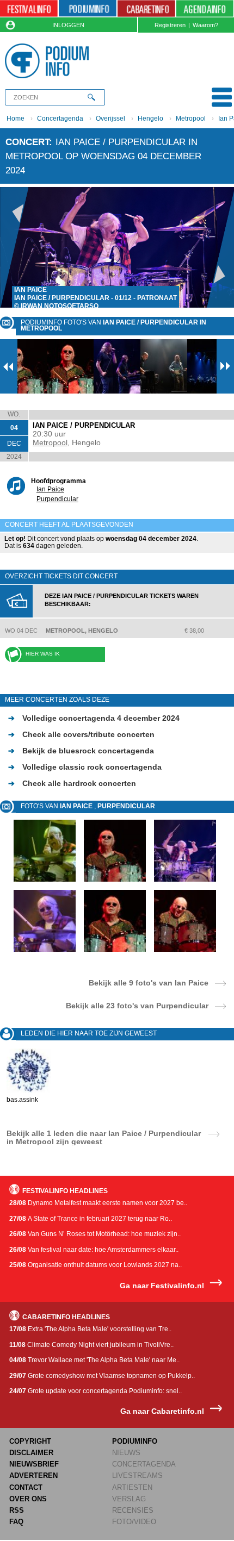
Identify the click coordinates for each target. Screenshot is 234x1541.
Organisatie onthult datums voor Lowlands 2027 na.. (95, 1265)
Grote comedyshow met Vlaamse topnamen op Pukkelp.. (102, 1376)
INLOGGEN (68, 25)
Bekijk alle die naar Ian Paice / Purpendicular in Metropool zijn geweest (104, 1137)
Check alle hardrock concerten (72, 783)
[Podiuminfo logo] (49, 60)
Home (15, 118)
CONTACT (25, 1487)
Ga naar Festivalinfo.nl (162, 1286)
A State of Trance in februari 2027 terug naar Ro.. (90, 1218)
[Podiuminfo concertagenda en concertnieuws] (87, 8)
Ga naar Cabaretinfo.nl (162, 1411)
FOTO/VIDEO (134, 1522)
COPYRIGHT (30, 1441)
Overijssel (110, 118)
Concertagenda (60, 118)
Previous (14, 247)
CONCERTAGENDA (144, 1464)
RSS (16, 1510)
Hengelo (150, 118)
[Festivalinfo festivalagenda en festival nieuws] (29, 8)
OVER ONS (28, 1499)
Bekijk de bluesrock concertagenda (81, 750)
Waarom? (205, 25)
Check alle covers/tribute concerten (81, 734)
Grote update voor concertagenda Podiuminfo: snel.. (95, 1391)
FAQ (16, 1522)
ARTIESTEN (132, 1487)
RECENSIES (132, 1510)
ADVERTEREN (33, 1475)
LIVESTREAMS (137, 1475)
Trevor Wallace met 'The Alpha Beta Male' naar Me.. (94, 1360)
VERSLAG (129, 1499)
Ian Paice (50, 489)
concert (27, 141)
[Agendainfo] (204, 8)
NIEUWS (126, 1453)
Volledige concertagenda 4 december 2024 (94, 718)
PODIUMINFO (134, 1441)
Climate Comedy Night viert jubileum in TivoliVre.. (91, 1345)
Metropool (191, 118)
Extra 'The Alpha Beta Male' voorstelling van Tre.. (90, 1329)
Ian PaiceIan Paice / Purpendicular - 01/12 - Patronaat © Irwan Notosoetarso (95, 297)
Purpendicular (57, 499)
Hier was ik (43, 654)
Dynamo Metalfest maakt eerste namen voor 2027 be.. (98, 1203)
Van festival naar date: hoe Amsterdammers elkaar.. (93, 1249)
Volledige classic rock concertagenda (85, 767)
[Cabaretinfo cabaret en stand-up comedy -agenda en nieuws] (146, 8)
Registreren (170, 25)
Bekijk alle (148, 982)
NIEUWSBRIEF (34, 1464)
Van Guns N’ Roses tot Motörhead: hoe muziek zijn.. (95, 1234)
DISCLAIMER (31, 1453)
